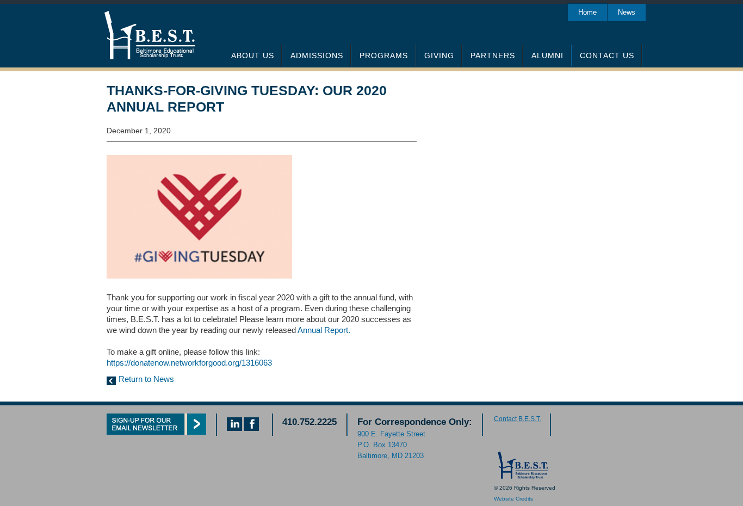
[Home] (522, 477)
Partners (492, 55)
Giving (439, 55)
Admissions (316, 55)
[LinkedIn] (234, 428)
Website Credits (513, 499)
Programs (384, 55)
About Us (252, 55)
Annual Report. (324, 330)
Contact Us (607, 55)
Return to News (146, 379)
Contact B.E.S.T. (517, 419)
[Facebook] (251, 428)
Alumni (547, 55)
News (626, 12)
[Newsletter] (156, 431)
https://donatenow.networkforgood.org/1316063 (189, 362)
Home (587, 12)
